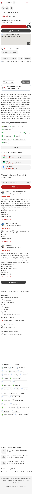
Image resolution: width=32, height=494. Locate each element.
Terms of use (25, 480)
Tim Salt (9, 246)
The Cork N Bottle (9, 12)
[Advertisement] (16, 350)
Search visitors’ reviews (10, 182)
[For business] (14, 2)
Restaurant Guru (21, 486)
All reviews (12, 282)
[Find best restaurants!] (6, 2)
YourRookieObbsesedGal (16, 192)
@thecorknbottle (9, 327)
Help (19, 480)
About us (28, 478)
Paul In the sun (11, 223)
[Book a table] (14, 26)
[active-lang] (27, 2)
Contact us (6, 478)
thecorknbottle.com (10, 325)
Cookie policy (16, 482)
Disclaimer (14, 480)
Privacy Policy (7, 480)
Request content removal (17, 478)
